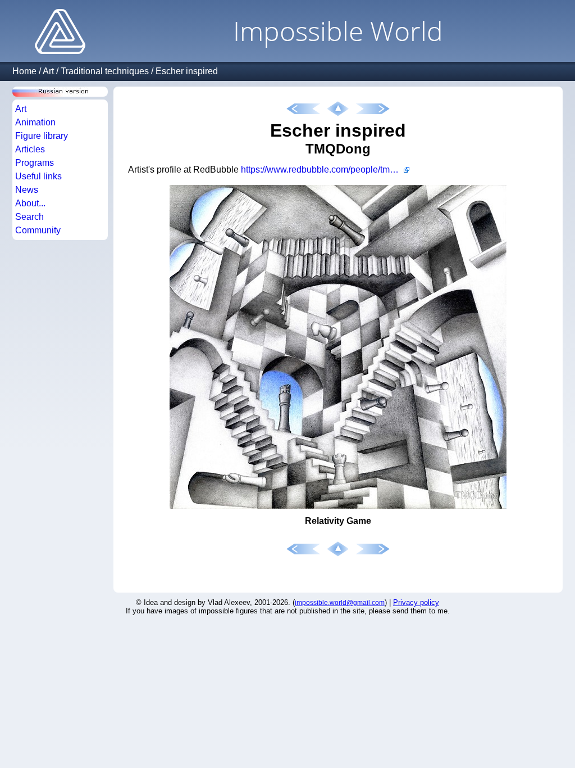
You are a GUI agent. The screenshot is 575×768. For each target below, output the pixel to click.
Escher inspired (187, 71)
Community (38, 230)
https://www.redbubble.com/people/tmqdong (325, 169)
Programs (34, 163)
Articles (30, 149)
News (26, 190)
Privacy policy (416, 602)
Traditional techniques (105, 71)
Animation (35, 122)
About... (30, 203)
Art (48, 71)
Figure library (41, 136)
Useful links (38, 176)
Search (29, 217)
